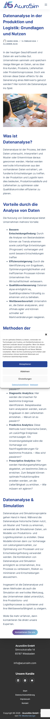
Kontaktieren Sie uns (25, 632)
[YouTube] (25, 680)
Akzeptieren (25, 364)
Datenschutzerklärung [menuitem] (25, 695)
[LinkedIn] (18, 680)
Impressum (34, 385)
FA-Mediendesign (27, 715)
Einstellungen (25, 379)
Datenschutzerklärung (20, 385)
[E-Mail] (32, 680)
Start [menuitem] (25, 691)
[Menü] (46, 4)
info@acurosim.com (25, 663)
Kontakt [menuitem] (25, 703)
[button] (46, 334)
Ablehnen (25, 371)
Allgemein (7, 44)
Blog (15, 44)
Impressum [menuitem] (25, 699)
